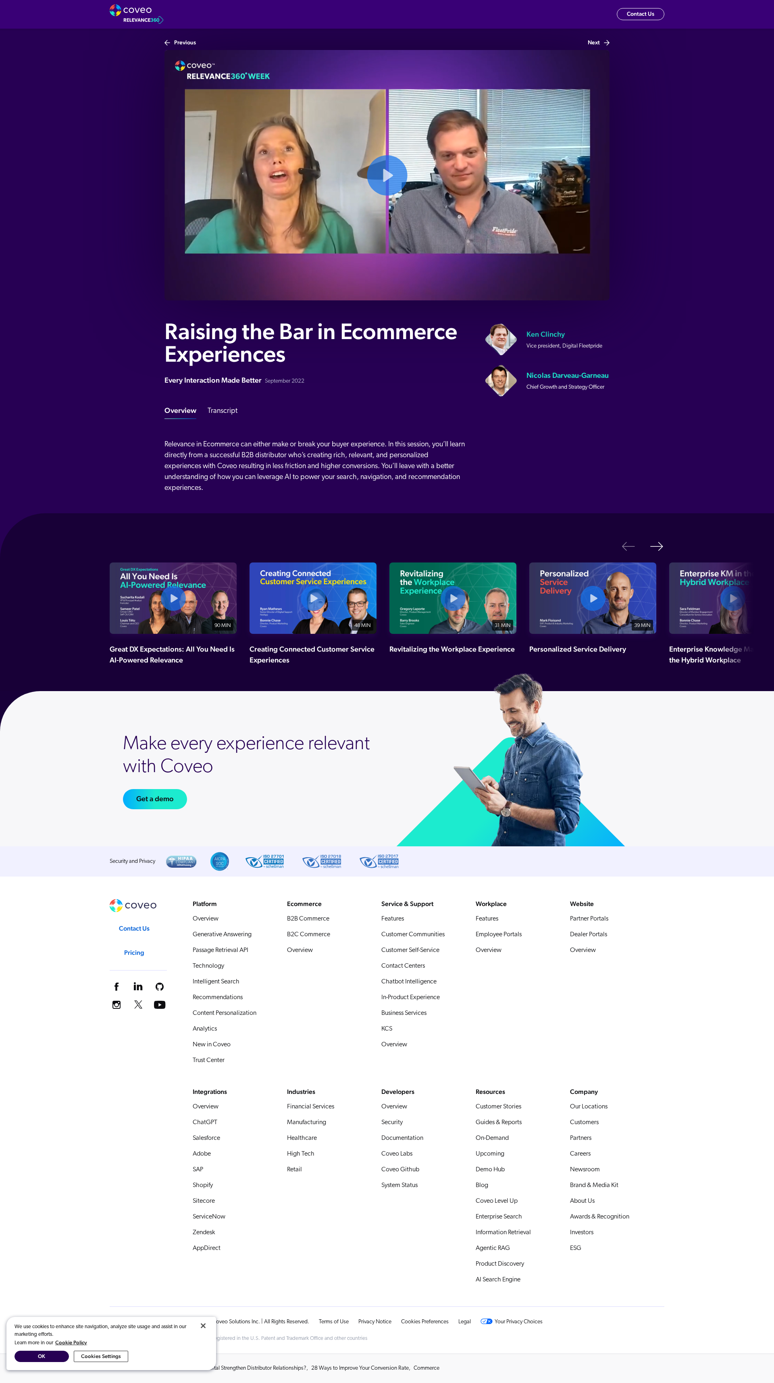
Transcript (222, 411)
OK (41, 1356)
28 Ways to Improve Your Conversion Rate (360, 1368)
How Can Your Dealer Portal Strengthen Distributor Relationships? (230, 1368)
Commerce (426, 1368)
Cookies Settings (101, 1356)
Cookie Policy (71, 1342)
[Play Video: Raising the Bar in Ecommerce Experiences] (387, 175)
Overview (180, 410)
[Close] (203, 1326)
